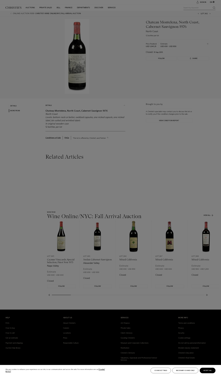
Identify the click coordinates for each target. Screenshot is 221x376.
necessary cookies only (185, 370)
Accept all (208, 370)
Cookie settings (160, 370)
